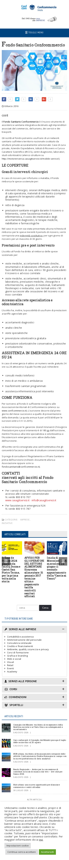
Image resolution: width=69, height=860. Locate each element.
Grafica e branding (17, 655)
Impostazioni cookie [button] (18, 845)
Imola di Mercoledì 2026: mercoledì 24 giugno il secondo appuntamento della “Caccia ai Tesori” (57, 568)
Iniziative (7, 523)
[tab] (34, 629)
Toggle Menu (36, 32)
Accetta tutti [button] (47, 851)
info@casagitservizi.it (44, 500)
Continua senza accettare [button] (21, 851)
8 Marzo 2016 (11, 106)
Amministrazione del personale (24, 639)
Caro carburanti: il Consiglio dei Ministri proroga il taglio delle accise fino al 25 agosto (39, 741)
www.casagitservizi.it (17, 500)
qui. (41, 839)
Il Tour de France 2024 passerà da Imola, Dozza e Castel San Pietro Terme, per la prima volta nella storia (11, 569)
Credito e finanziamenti (20, 646)
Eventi (10, 668)
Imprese (25, 519)
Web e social (14, 658)
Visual (10, 662)
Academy (12, 671)
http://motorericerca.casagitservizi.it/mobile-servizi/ (30, 158)
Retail (10, 665)
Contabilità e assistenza (20, 636)
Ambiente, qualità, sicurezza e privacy (28, 649)
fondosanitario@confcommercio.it (20, 466)
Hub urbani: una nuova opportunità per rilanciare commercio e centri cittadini (36, 785)
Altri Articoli (34, 799)
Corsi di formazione (18, 652)
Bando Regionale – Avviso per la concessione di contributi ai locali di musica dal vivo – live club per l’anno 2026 (37, 771)
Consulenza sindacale (19, 643)
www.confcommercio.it (14, 410)
